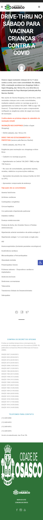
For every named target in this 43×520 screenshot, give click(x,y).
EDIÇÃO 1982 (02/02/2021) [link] (10, 371)
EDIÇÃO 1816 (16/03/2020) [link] (10, 404)
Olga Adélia (22, 73)
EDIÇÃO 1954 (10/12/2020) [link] (10, 379)
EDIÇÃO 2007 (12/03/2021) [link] (10, 368)
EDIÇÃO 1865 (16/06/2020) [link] (10, 388)
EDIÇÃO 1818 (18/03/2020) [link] (10, 399)
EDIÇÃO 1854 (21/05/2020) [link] (10, 390)
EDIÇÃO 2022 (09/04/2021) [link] (10, 357)
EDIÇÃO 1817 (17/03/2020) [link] (10, 402)
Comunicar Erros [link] (21, 502)
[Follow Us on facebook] (17, 510)
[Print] (16, 312)
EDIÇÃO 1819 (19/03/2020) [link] (10, 396)
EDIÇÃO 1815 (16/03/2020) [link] (10, 407)
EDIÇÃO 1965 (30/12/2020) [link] (10, 374)
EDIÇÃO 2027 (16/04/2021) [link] (10, 354)
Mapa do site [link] (21, 500)
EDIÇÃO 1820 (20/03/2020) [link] (10, 393)
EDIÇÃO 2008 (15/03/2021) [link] (10, 365)
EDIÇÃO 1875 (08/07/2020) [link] (10, 385)
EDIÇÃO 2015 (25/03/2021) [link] (10, 363)
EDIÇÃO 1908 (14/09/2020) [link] (10, 382)
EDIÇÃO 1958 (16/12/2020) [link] (10, 377)
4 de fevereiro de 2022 (21, 75)
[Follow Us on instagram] (21, 510)
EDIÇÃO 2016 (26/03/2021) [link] (10, 360)
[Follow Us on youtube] (25, 510)
